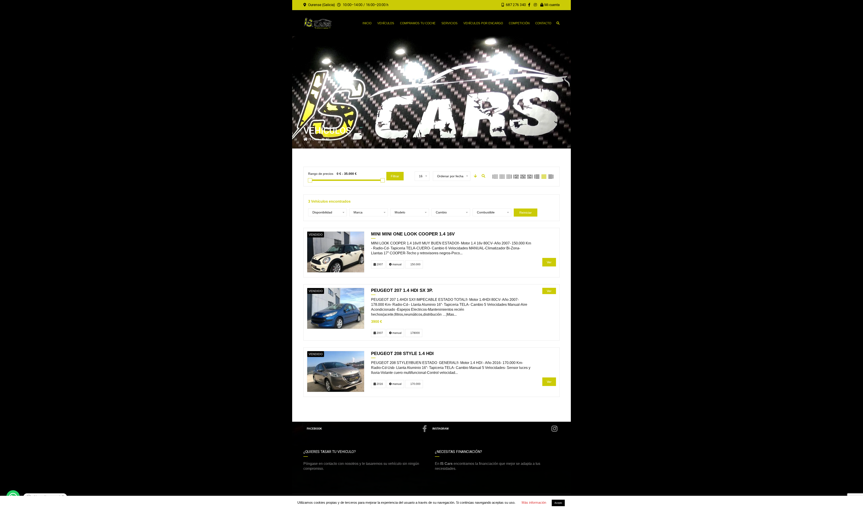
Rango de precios (320, 173)
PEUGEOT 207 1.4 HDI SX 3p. (402, 290)
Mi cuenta (551, 5)
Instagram (440, 428)
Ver (549, 262)
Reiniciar (525, 212)
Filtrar (395, 176)
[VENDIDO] (335, 252)
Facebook (314, 428)
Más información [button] (534, 502)
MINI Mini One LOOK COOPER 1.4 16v (413, 233)
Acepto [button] (558, 502)
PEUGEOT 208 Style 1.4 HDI (402, 353)
